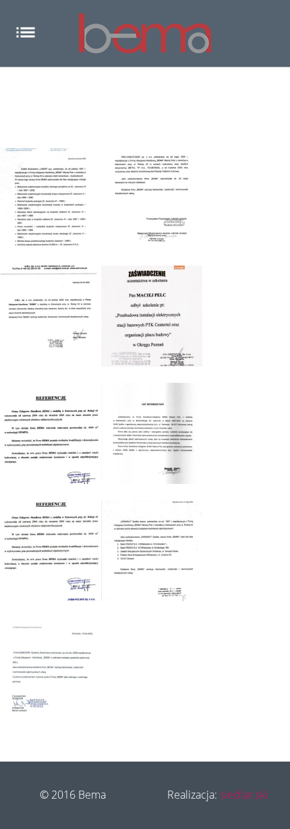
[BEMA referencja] (50, 198)
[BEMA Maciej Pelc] (145, 33)
